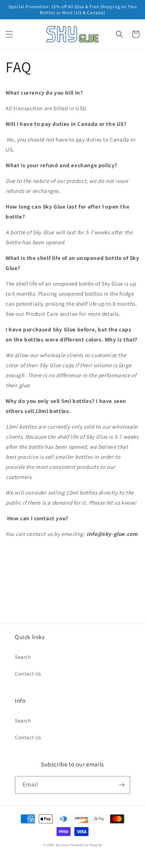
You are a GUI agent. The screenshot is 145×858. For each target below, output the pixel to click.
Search (23, 657)
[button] (9, 34)
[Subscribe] (121, 785)
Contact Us (28, 673)
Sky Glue (62, 845)
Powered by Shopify (86, 845)
